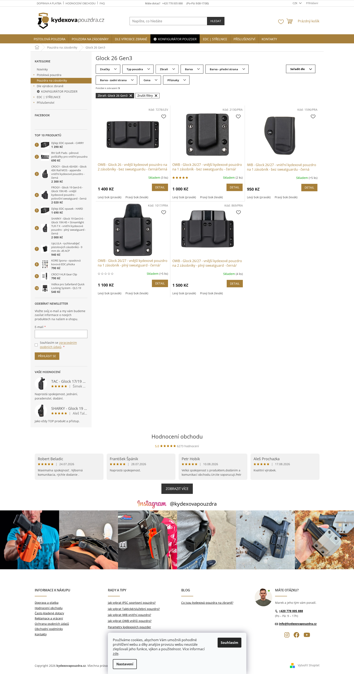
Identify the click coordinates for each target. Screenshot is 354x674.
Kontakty (41, 634)
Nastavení (124, 664)
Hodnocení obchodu (80, 3)
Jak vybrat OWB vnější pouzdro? (129, 621)
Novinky (42, 69)
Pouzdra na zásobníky (52, 80)
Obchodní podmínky (49, 629)
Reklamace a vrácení (49, 618)
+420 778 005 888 (291, 611)
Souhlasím (229, 642)
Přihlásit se (47, 356)
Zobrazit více (177, 488)
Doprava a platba (49, 3)
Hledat (215, 21)
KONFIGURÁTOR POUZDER (59, 91)
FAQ (102, 3)
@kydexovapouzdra (193, 503)
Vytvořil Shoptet (308, 665)
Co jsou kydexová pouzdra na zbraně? (207, 603)
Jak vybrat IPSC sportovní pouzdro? (132, 603)
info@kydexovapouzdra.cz (298, 624)
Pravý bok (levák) (136, 197)
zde (115, 653)
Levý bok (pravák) (109, 197)
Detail (160, 187)
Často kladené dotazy (49, 613)
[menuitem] (49, 39)
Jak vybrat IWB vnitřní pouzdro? (129, 615)
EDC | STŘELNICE (49, 97)
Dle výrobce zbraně (50, 86)
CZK (295, 3)
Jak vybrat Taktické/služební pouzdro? (134, 609)
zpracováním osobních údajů (58, 345)
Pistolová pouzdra (49, 75)
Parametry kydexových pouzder (129, 627)
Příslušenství (45, 103)
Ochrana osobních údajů (52, 624)
